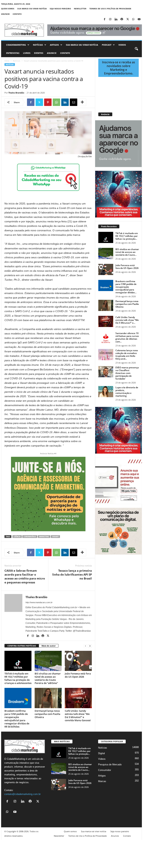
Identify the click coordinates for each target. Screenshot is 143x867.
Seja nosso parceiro (60, 8)
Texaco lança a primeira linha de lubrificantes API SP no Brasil (72, 574)
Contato (17, 14)
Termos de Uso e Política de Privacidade (110, 8)
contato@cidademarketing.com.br (22, 794)
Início (6, 60)
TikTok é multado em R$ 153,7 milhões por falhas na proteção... (126, 236)
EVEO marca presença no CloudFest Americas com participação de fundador (127, 373)
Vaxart (55, 536)
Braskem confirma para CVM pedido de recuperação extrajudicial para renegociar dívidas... (125, 287)
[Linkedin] (116, 19)
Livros (26, 53)
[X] (127, 19)
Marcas (102, 781)
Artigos (54, 44)
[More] (82, 102)
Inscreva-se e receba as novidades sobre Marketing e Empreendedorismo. (118, 67)
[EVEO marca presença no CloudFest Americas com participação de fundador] (105, 371)
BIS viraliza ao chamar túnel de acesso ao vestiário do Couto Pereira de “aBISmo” (48, 678)
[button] (136, 49)
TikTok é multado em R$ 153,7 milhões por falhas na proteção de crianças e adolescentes (17, 678)
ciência (17, 536)
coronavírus (30, 536)
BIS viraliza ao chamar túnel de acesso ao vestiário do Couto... (127, 252)
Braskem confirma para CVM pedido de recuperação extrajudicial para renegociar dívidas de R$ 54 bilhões (16, 718)
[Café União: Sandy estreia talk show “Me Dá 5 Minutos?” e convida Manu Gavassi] (78, 698)
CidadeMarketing (16, 44)
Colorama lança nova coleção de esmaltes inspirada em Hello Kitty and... (126, 354)
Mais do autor (49, 645)
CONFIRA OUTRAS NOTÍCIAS (21, 645)
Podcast (106, 44)
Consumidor (104, 770)
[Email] (73, 102)
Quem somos (7, 8)
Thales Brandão (16, 92)
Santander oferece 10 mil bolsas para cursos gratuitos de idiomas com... (127, 337)
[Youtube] (139, 19)
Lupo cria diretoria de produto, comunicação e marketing (126, 391)
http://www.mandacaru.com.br (39, 602)
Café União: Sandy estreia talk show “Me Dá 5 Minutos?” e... (127, 320)
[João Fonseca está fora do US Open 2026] (78, 661)
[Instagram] (110, 19)
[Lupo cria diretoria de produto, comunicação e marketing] (105, 391)
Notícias (38, 44)
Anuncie (5, 14)
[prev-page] (85, 646)
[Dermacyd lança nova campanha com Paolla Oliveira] (48, 698)
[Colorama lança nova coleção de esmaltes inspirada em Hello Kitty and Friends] (105, 354)
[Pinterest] (48, 102)
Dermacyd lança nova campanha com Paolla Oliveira (47, 714)
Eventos (38, 53)
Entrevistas (12, 53)
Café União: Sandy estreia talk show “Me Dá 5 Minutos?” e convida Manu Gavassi (78, 715)
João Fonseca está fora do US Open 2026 (78, 675)
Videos (122, 44)
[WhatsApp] (133, 19)
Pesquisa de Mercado (110, 764)
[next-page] (90, 646)
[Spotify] (122, 19)
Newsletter (80, 8)
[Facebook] (104, 19)
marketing (44, 536)
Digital (101, 753)
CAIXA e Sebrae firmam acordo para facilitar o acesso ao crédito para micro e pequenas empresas (24, 576)
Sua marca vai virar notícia (32, 8)
